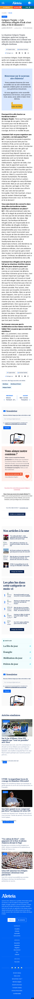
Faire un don (16, 106)
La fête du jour (10, 646)
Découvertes (17, 936)
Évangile (7, 652)
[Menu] (6, 3)
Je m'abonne (6, 7)
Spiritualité (17, 933)
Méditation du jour (12, 658)
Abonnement (17, 950)
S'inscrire (7, 427)
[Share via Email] (25, 53)
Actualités (4, 13)
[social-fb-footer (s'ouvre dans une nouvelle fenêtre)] (15, 968)
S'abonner (11, 920)
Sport (4, 762)
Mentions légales (17, 982)
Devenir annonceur (17, 984)
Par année (17, 962)
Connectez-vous (24, 508)
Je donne (16, 7)
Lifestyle (17, 931)
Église (4, 854)
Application (17, 945)
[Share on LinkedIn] (19, 53)
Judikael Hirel (17, 28)
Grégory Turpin (7, 387)
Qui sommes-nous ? (17, 979)
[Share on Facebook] (16, 53)
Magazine (17, 947)
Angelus (5, 792)
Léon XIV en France (8, 822)
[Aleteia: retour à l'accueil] (17, 2)
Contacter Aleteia (17, 987)
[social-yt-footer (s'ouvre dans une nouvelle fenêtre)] (12, 968)
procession (6, 721)
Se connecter (21, 920)
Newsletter (17, 943)
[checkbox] (3, 422)
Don (17, 952)
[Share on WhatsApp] (28, 53)
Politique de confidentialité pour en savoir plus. (15, 424)
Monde (10, 13)
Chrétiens (5, 384)
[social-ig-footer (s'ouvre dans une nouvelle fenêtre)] (21, 968)
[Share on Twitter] (22, 53)
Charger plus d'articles (17, 571)
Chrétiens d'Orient (16, 384)
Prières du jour (10, 664)
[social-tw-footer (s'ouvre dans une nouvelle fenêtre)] (18, 968)
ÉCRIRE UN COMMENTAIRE (17, 514)
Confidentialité (17, 993)
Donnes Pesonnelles (17, 990)
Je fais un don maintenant (13, 474)
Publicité (17, 954)
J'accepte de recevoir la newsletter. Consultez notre (16, 423)
